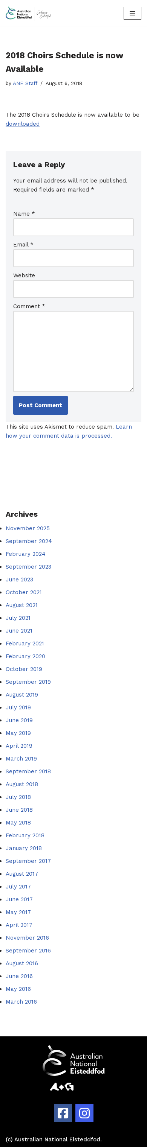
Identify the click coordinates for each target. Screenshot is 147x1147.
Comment (29, 306)
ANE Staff (25, 83)
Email (23, 244)
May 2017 (18, 912)
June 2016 (19, 976)
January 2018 (24, 848)
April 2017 (19, 925)
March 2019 (21, 758)
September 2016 (28, 950)
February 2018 (25, 835)
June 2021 (19, 630)
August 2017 (22, 873)
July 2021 (18, 618)
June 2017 (19, 899)
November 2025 (28, 528)
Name (24, 213)
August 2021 (22, 605)
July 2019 (18, 707)
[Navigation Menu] (132, 13)
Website (24, 275)
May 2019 (18, 733)
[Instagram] (84, 1113)
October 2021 (24, 592)
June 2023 (19, 579)
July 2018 (18, 797)
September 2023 (28, 566)
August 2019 (22, 694)
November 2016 (27, 937)
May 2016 (18, 989)
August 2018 (22, 784)
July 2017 (18, 886)
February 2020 (25, 656)
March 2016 (21, 1001)
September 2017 (28, 861)
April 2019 (19, 745)
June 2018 (19, 809)
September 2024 (29, 541)
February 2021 (25, 643)
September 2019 (28, 681)
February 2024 (26, 554)
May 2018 (18, 822)
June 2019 (19, 720)
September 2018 (28, 771)
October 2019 (24, 669)
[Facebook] (63, 1113)
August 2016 (22, 963)
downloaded (23, 123)
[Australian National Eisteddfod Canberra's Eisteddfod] (28, 13)
